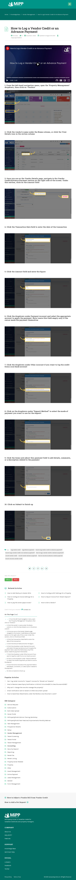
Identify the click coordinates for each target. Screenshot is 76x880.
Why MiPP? (8, 835)
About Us (8, 832)
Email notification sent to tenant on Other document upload (27, 691)
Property (10, 765)
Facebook (8, 865)
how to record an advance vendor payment (50, 555)
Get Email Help (10, 852)
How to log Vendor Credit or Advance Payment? (49, 550)
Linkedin (7, 862)
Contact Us (26, 609)
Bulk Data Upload (13, 711)
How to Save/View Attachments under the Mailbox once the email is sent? (32, 694)
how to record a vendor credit (14, 558)
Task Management (13, 723)
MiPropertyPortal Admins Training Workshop (22, 717)
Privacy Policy (8, 877)
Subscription (11, 708)
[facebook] (34, 568)
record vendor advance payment (28, 555)
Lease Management (13, 777)
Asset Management (13, 771)
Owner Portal (11, 714)
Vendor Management (29, 14)
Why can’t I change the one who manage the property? (25, 687)
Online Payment (12, 774)
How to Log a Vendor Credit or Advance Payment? (50, 552)
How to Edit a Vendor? (48, 602)
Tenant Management (14, 743)
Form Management (13, 784)
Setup (9, 730)
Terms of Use (17, 877)
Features (7, 838)
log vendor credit (16, 550)
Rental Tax (10, 755)
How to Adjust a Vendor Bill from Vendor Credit (27, 798)
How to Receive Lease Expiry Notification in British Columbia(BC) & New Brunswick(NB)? (37, 684)
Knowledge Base (15, 14)
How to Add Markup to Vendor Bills (19, 593)
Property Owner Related (15, 762)
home (6, 14)
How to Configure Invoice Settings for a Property (20, 598)
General (9, 781)
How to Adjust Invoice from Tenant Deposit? (56, 597)
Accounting (11, 746)
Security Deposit (13, 749)
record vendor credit (11, 555)
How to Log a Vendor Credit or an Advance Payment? (20, 552)
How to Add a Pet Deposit (15, 802)
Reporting (10, 752)
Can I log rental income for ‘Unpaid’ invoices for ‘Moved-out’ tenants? (30, 681)
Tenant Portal (11, 739)
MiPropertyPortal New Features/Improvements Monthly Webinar (29, 720)
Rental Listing (12, 758)
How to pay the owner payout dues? (19, 602)
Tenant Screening (13, 736)
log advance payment (28, 550)
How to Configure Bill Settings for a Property (56, 593)
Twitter (7, 869)
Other (9, 768)
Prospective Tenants (14, 727)
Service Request (12, 704)
